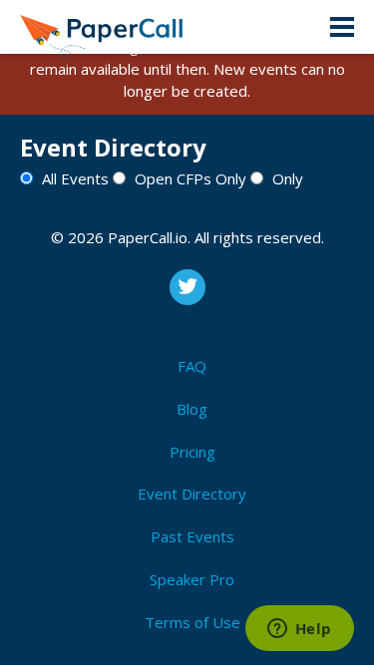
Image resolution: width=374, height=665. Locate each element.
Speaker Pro (192, 579)
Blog (192, 409)
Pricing (192, 452)
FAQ (192, 366)
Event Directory (192, 493)
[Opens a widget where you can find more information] (299, 630)
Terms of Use (192, 622)
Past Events (192, 536)
